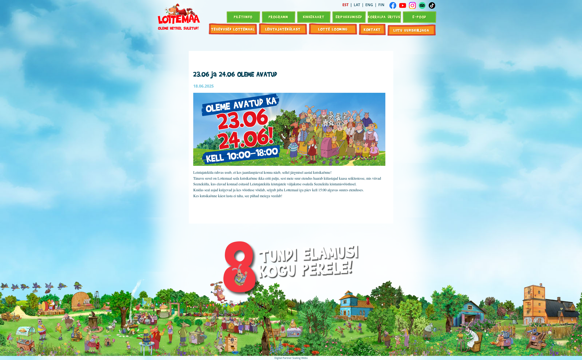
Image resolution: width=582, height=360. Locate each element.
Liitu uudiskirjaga (411, 30)
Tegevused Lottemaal (233, 29)
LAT (357, 4)
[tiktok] (432, 5)
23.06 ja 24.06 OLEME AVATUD (235, 74)
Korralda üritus (384, 16)
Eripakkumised (349, 16)
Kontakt (372, 29)
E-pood (419, 16)
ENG (369, 4)
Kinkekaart (314, 16)
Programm (278, 16)
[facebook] (392, 5)
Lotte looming (333, 29)
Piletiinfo (243, 16)
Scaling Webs (300, 358)
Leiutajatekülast (283, 29)
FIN (381, 4)
